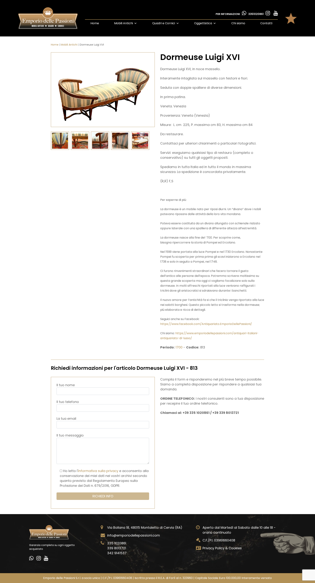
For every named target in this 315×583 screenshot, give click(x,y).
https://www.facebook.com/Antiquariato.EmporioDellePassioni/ (206, 324)
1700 (179, 347)
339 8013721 (116, 548)
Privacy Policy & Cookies (222, 548)
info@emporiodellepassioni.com (133, 535)
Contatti (266, 23)
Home (94, 23)
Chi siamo (238, 23)
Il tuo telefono (68, 401)
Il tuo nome (66, 385)
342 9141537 (117, 553)
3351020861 (256, 14)
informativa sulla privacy (98, 471)
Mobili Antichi (123, 23)
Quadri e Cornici (163, 23)
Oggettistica (203, 23)
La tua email (66, 418)
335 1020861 (116, 543)
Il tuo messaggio (70, 435)
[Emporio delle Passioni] (48, 18)
